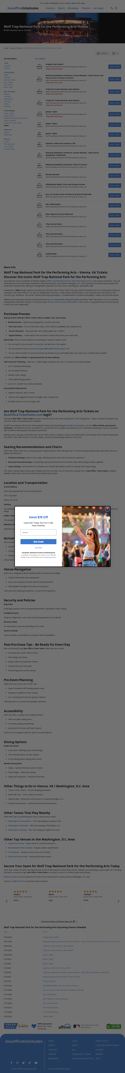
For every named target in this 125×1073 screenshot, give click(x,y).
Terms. (54, 557)
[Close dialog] (107, 509)
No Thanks (38, 548)
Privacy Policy (48, 557)
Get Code (38, 541)
